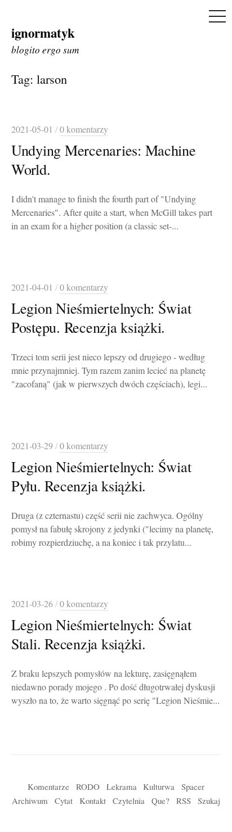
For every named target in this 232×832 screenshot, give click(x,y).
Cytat (64, 800)
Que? (160, 800)
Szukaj (209, 800)
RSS (183, 800)
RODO (88, 786)
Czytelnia (129, 800)
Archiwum (30, 800)
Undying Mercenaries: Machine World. (103, 159)
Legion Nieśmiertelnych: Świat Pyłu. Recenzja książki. (101, 475)
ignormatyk (43, 32)
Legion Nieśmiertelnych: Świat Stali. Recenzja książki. (101, 633)
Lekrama (121, 786)
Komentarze (48, 786)
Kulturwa (159, 786)
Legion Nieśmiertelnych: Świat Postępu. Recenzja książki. (101, 317)
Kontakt (92, 800)
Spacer (192, 786)
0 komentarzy (84, 129)
